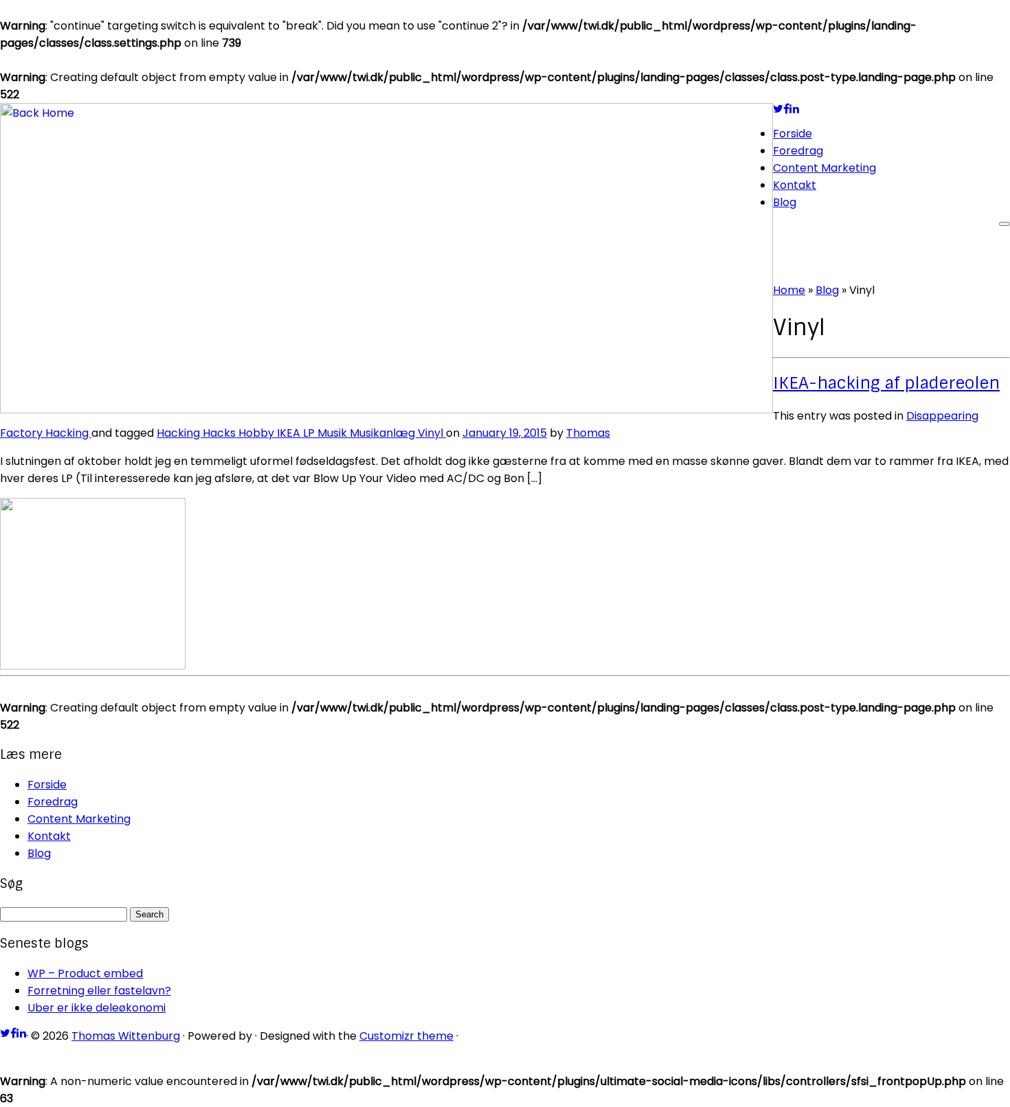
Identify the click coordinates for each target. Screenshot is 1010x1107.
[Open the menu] (1004, 224)
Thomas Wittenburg (125, 1036)
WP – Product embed (85, 973)
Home (789, 290)
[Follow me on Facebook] (786, 109)
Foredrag (798, 151)
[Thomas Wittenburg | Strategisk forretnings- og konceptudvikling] (386, 410)
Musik (333, 433)
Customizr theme (406, 1036)
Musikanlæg (384, 433)
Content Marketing (824, 168)
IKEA (290, 433)
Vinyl (432, 433)
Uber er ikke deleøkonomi (96, 1008)
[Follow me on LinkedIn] (794, 109)
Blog (784, 202)
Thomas (588, 433)
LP (310, 433)
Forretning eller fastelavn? (99, 990)
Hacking (68, 433)
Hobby (257, 433)
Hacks (220, 433)
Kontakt (794, 185)
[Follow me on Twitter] (778, 109)
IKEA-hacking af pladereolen (886, 382)
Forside (792, 133)
